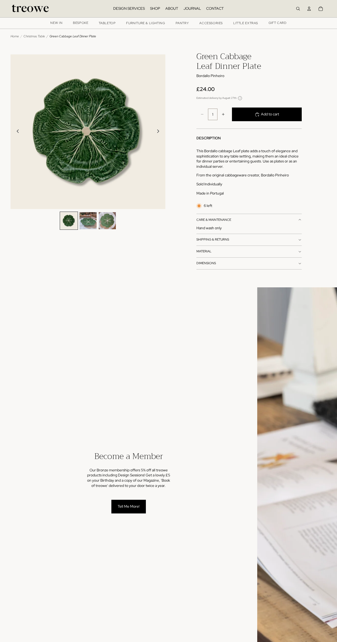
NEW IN (56, 23)
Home (15, 36)
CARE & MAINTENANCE (213, 220)
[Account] (309, 8)
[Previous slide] (16, 131)
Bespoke (80, 23)
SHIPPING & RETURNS (212, 239)
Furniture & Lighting (145, 23)
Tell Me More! (129, 506)
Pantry (182, 23)
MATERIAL (203, 251)
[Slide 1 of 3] (68, 220)
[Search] (298, 8)
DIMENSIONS (206, 263)
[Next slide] (159, 131)
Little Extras (245, 23)
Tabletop (107, 23)
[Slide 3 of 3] (107, 220)
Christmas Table (34, 36)
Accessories (211, 23)
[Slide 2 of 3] (88, 220)
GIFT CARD (278, 23)
